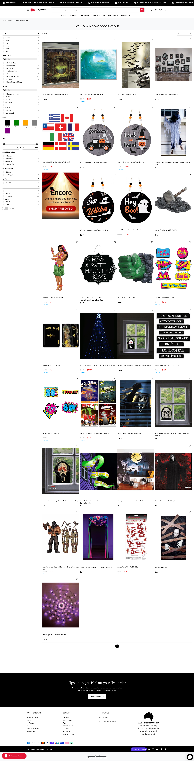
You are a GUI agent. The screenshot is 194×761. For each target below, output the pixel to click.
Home (6, 20)
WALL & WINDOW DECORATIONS (18, 20)
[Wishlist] (160, 9)
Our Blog (66, 728)
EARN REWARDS (89, 3)
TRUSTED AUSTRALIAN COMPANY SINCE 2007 (117, 3)
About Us (66, 717)
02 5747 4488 (103, 717)
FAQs (64, 723)
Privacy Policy (31, 731)
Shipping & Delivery (33, 717)
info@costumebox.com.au (107, 721)
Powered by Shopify (47, 749)
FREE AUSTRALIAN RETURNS (66, 3)
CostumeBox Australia (36, 749)
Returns (29, 720)
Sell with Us (66, 731)
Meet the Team (67, 720)
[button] (28, 9)
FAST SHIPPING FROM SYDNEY (38, 3)
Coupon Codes (31, 726)
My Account (30, 723)
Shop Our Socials (68, 734)
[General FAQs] (155, 9)
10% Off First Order (69, 726)
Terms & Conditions (33, 728)
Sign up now (96, 696)
